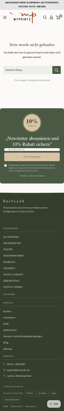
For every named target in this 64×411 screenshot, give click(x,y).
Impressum (9, 317)
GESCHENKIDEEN (13, 255)
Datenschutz (10, 330)
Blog (5, 342)
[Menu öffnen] (5, 17)
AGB (6, 324)
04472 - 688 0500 (16, 364)
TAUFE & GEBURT (13, 274)
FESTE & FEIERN (12, 287)
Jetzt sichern (32, 157)
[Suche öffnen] (45, 17)
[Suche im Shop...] (56, 70)
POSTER (8, 249)
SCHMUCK (9, 262)
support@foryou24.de (18, 370)
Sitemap (7, 349)
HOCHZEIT (9, 268)
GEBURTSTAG (11, 281)
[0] (58, 17)
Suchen (7, 311)
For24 (14, 201)
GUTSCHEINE (11, 237)
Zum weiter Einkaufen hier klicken (32, 80)
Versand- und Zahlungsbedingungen (22, 336)
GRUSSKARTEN (12, 243)
